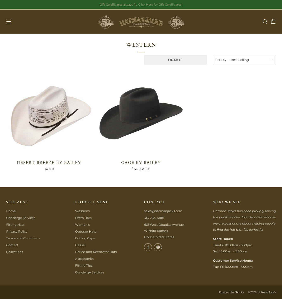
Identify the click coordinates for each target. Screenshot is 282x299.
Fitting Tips (83, 265)
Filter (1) (175, 59)
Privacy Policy (16, 231)
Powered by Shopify (231, 292)
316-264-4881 (154, 218)
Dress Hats (83, 218)
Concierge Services (20, 218)
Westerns (82, 211)
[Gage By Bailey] (141, 114)
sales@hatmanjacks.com (163, 211)
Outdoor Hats (85, 231)
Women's (82, 225)
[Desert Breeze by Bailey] (49, 114)
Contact (12, 245)
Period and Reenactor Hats (96, 252)
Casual (80, 245)
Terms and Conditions (23, 238)
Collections (14, 252)
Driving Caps (85, 238)
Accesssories (84, 259)
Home (11, 211)
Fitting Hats (15, 225)
